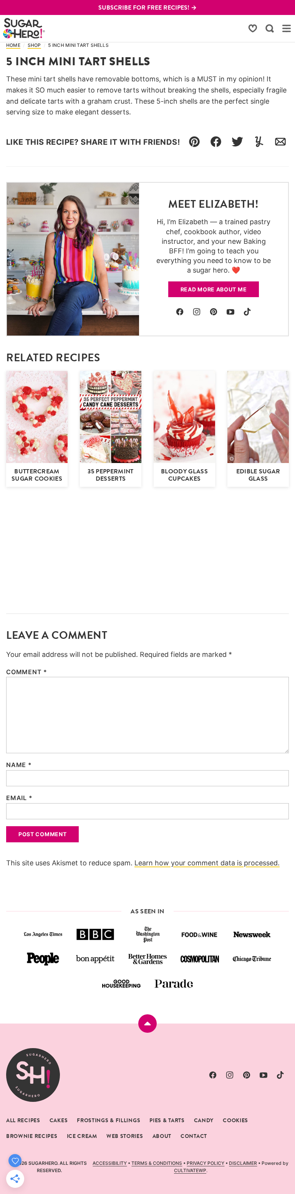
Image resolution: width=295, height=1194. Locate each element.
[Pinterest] (213, 311)
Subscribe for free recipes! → (147, 7)
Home (13, 45)
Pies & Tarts (166, 1120)
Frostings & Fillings (108, 1120)
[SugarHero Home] (24, 28)
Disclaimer (243, 1163)
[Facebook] (179, 311)
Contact (194, 1136)
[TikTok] (247, 311)
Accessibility (110, 1163)
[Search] (269, 28)
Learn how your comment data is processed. (207, 863)
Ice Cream (82, 1136)
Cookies (235, 1120)
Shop (34, 45)
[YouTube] (230, 311)
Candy (204, 1120)
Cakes (59, 1120)
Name (19, 765)
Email (19, 798)
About (162, 1136)
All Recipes (23, 1120)
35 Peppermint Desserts (110, 475)
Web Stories (124, 1136)
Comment (26, 672)
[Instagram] (196, 311)
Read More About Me (214, 289)
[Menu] (286, 28)
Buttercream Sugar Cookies (37, 475)
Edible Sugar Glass (258, 475)
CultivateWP (190, 1170)
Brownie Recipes (32, 1136)
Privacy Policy (205, 1163)
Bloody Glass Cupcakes (184, 475)
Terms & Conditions (156, 1163)
